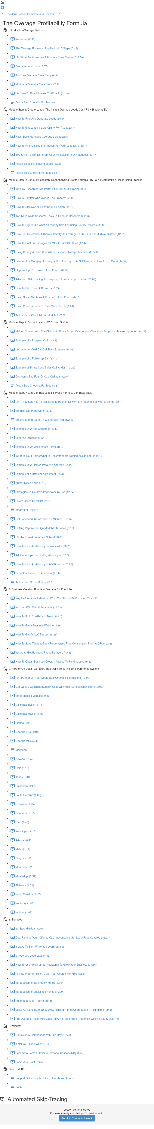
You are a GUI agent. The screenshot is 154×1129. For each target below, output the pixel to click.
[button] (2, 3)
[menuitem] (2, 9)
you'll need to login (92, 1113)
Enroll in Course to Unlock (77, 1118)
